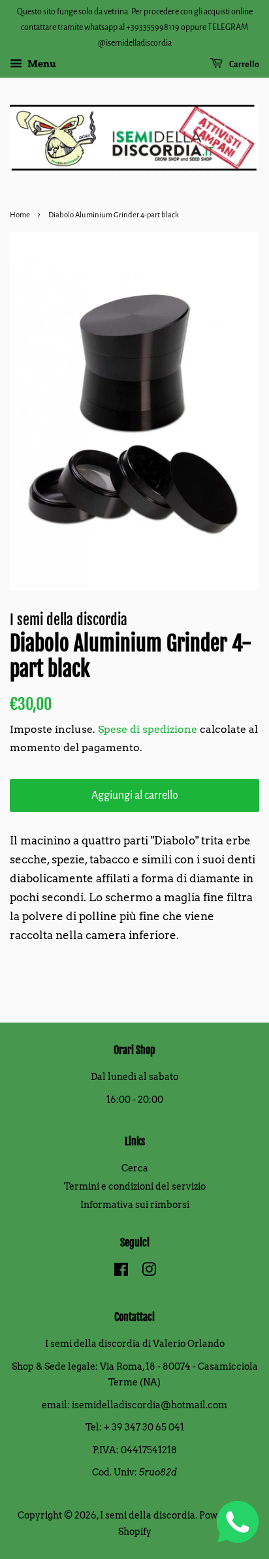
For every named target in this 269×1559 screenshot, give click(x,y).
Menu (40, 64)
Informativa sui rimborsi (134, 1205)
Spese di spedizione (147, 729)
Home (20, 215)
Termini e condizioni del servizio (135, 1186)
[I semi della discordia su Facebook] (121, 1272)
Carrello (243, 64)
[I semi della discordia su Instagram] (149, 1272)
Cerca (134, 1168)
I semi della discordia (147, 1515)
